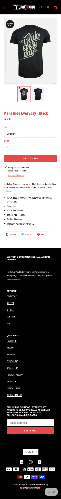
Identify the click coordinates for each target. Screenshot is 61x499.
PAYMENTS (11, 354)
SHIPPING (10, 303)
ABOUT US (10, 347)
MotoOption (23, 484)
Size (5, 127)
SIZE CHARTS (12, 316)
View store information (16, 175)
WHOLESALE (11, 381)
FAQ (8, 323)
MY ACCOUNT (12, 340)
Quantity (6, 140)
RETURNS (10, 309)
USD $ (29, 451)
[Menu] (3, 7)
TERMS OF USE (12, 361)
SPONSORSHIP (12, 367)
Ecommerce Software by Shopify (37, 484)
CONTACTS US (12, 296)
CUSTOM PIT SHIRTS (14, 395)
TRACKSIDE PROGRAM (15, 374)
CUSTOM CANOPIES (14, 388)
